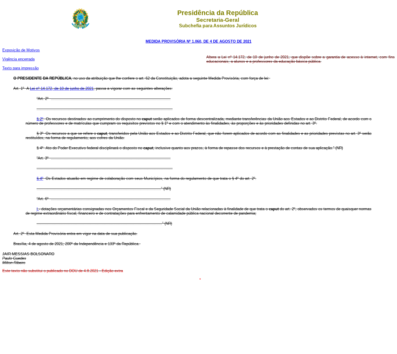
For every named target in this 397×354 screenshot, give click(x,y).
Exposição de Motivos (21, 50)
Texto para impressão (20, 68)
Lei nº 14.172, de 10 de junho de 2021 (62, 88)
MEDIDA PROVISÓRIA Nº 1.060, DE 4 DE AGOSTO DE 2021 (198, 41)
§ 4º (40, 178)
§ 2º (40, 119)
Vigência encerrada (18, 59)
